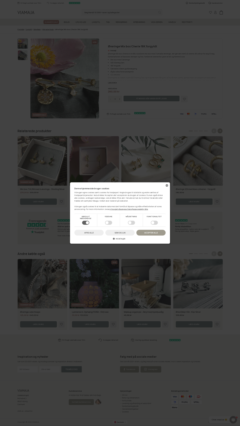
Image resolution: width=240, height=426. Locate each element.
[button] (120, 239)
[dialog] (120, 213)
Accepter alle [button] (151, 232)
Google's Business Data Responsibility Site (129, 209)
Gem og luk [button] (120, 232)
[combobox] (167, 185)
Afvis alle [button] (89, 232)
